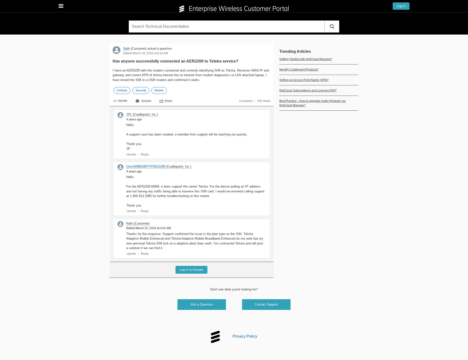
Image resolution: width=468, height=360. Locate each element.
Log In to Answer (191, 269)
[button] (331, 26)
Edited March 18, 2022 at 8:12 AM (145, 53)
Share (168, 101)
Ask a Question (202, 304)
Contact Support (266, 304)
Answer (146, 101)
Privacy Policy (245, 336)
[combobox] (226, 26)
